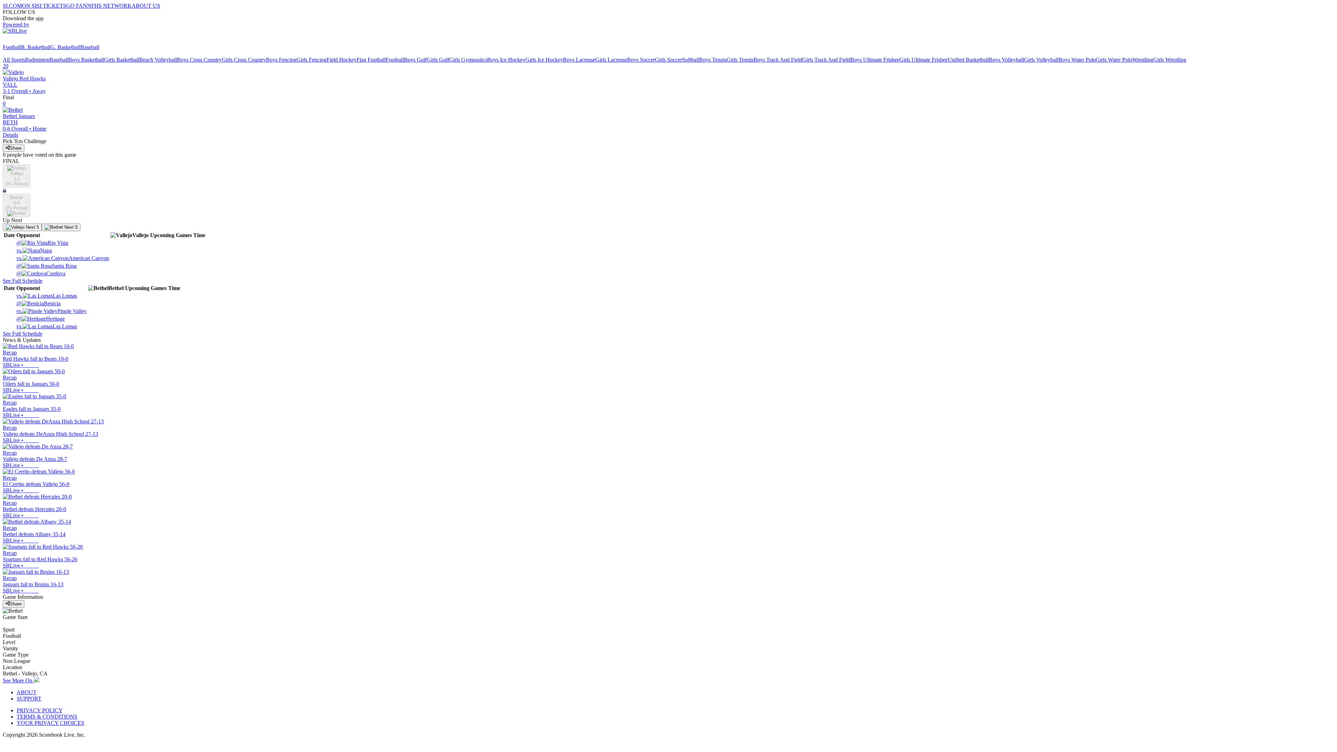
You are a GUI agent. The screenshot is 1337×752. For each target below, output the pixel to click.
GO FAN (76, 6)
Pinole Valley (51, 311)
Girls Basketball (121, 60)
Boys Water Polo (1077, 60)
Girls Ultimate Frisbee (923, 60)
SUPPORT (29, 699)
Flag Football (371, 60)
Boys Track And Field (777, 60)
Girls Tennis (740, 60)
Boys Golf (415, 60)
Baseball (89, 47)
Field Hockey (342, 60)
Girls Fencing (312, 60)
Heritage (40, 319)
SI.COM (12, 6)
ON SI (29, 6)
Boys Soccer (641, 60)
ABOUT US (146, 6)
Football (12, 47)
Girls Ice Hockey (544, 60)
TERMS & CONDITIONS (47, 717)
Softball (690, 60)
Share (16, 148)
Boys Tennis (713, 60)
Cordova (40, 273)
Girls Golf (438, 60)
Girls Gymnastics (468, 60)
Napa (34, 250)
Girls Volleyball (1041, 60)
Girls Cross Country (244, 60)
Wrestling (1142, 60)
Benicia (38, 303)
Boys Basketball (86, 60)
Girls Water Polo (1114, 60)
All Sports (14, 60)
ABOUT (27, 692)
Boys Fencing (281, 60)
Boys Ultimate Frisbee (874, 60)
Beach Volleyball (158, 60)
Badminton (37, 60)
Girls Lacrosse (611, 60)
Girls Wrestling (1169, 60)
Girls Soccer (668, 60)
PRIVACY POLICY (40, 710)
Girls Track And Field (826, 60)
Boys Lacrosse (579, 60)
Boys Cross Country (199, 60)
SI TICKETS (51, 6)
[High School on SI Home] (29, 41)
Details (10, 135)
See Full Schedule (22, 281)
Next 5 (31, 227)
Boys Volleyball (1006, 60)
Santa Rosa (46, 266)
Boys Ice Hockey (506, 60)
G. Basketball (65, 47)
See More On (18, 680)
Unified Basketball (968, 60)
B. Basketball (35, 47)
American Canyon (62, 258)
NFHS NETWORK (109, 6)
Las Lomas (46, 296)
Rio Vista (42, 243)
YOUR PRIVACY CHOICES (50, 723)
